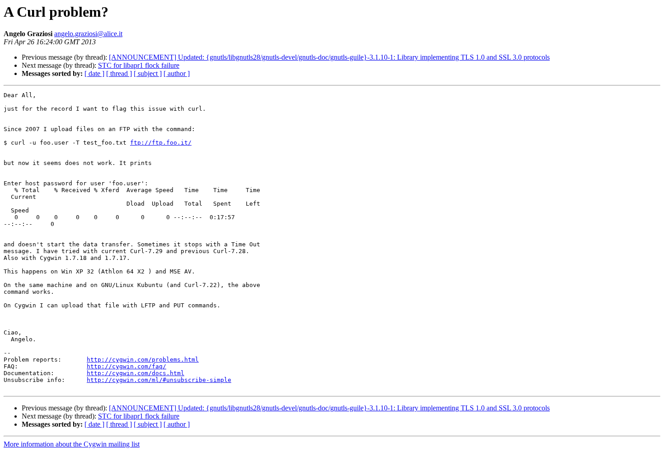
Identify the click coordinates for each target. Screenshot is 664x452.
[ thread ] (119, 73)
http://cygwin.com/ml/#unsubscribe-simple (159, 380)
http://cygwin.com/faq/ (126, 366)
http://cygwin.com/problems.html (143, 359)
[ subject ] (148, 73)
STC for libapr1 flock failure (138, 65)
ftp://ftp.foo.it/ (161, 142)
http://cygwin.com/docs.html (135, 373)
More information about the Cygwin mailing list (72, 444)
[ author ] (177, 73)
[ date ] (94, 73)
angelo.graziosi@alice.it (88, 34)
